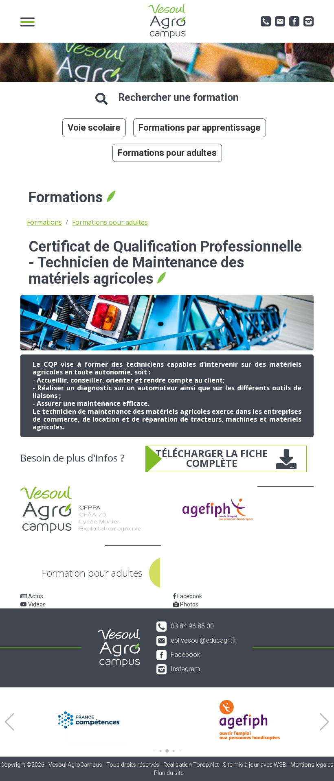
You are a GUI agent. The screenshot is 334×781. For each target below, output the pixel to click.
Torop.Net (206, 764)
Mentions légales (312, 764)
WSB (280, 764)
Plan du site (168, 773)
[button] (9, 722)
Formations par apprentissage (199, 128)
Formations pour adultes (167, 153)
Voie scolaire (94, 128)
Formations (44, 222)
